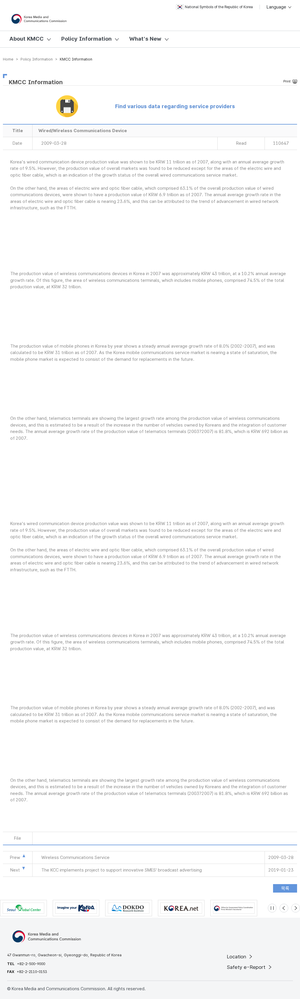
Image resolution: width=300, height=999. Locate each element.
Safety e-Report (247, 967)
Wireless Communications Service (75, 857)
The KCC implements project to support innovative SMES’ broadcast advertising (121, 870)
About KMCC (26, 38)
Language (277, 7)
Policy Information (86, 38)
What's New (145, 38)
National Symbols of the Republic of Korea (219, 7)
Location (237, 957)
